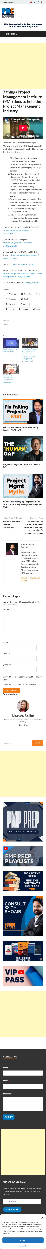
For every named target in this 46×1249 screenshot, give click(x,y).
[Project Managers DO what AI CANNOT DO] (23, 449)
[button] (42, 1217)
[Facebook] (38, 2)
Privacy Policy (23, 1246)
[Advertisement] (23, 66)
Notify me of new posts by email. (21, 685)
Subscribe (12, 1209)
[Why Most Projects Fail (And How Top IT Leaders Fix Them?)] (23, 412)
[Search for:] (23, 743)
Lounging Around (31, 282)
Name (6, 642)
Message (7, 1093)
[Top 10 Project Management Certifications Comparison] (11, 369)
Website (7, 665)
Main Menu (12, 34)
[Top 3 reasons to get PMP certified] (11, 343)
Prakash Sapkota (23, 727)
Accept (23, 1240)
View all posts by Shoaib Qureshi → (30, 579)
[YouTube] (31, 2)
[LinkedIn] (34, 2)
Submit (9, 1117)
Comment (8, 610)
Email (6, 654)
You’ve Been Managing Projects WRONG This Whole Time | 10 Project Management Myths (23, 504)
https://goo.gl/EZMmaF (24, 264)
